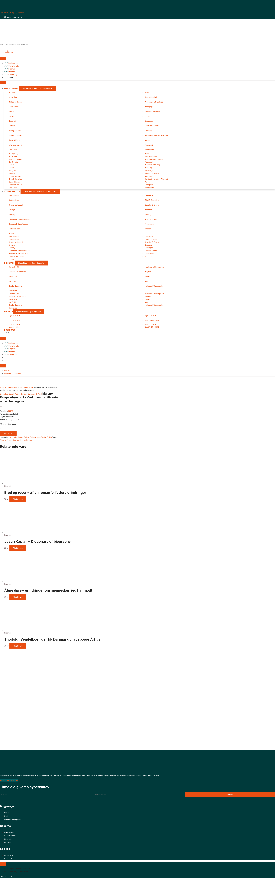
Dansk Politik (14, 267)
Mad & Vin (13, 150)
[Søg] (38, 45)
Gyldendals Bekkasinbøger (19, 219)
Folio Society (14, 195)
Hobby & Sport (15, 131)
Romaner (148, 210)
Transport (148, 145)
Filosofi (11, 116)
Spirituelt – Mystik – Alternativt (156, 135)
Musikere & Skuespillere (154, 267)
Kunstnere (13, 291)
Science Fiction (150, 219)
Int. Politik (13, 281)
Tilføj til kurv (8, 433)
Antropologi (13, 92)
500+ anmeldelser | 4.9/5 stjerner (12, 13)
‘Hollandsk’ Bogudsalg (153, 286)
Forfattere (13, 276)
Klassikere (148, 195)
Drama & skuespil (16, 205)
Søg (1, 44)
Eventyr (12, 210)
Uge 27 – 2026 (150, 316)
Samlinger (148, 214)
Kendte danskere (15, 286)
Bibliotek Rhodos (15, 102)
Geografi (12, 121)
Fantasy (12, 214)
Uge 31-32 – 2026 (151, 320)
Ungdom (147, 229)
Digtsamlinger (14, 200)
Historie (12, 126)
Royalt (147, 276)
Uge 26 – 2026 (15, 320)
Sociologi (148, 131)
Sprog (147, 140)
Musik (146, 92)
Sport (146, 281)
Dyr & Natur (13, 107)
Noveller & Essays (151, 205)
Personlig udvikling (152, 111)
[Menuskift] (3, 58)
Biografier (4, 394)
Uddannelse (149, 150)
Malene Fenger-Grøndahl (10, 440)
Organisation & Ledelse (153, 102)
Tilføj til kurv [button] (18, 499)
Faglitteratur (13, 387)
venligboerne (27, 440)
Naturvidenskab (150, 97)
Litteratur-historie (16, 145)
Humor (11, 233)
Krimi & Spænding (151, 200)
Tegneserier (149, 224)
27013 (10, 411)
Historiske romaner (16, 229)
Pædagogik (148, 107)
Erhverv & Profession (17, 272)
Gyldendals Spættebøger (19, 224)
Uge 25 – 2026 (14, 316)
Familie (11, 111)
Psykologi (148, 116)
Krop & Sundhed (15, 135)
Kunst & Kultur (14, 140)
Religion (147, 272)
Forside (3, 387)
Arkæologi (13, 97)
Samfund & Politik (151, 126)
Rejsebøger (149, 121)
